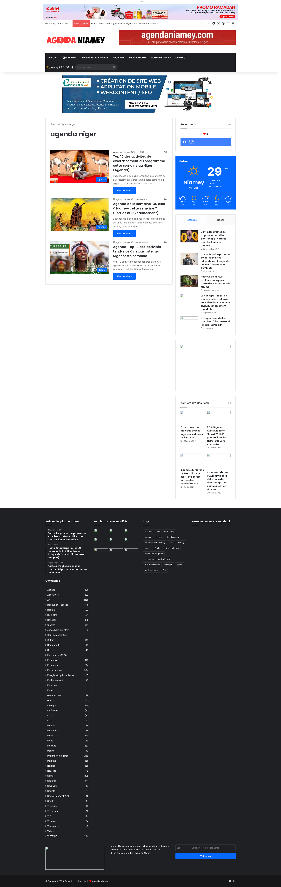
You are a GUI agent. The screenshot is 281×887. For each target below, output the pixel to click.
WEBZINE (70, 57)
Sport (50, 801)
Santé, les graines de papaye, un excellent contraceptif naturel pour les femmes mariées (213, 238)
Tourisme (119, 57)
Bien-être (52, 615)
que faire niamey (152, 564)
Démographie (54, 645)
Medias (51, 725)
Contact (181, 57)
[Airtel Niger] (140, 12)
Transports (53, 826)
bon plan (149, 531)
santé (179, 564)
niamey (181, 542)
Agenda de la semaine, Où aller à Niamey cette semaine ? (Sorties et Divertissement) (139, 208)
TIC (49, 816)
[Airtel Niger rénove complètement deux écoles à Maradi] (131, 552)
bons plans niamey (165, 531)
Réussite (51, 771)
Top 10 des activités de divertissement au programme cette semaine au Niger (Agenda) (139, 163)
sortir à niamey (151, 570)
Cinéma (51, 625)
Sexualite (52, 786)
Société (51, 791)
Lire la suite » (124, 190)
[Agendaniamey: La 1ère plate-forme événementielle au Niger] (75, 39)
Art (48, 599)
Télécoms (52, 806)
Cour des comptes (57, 635)
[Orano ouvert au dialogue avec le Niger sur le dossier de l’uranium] (192, 417)
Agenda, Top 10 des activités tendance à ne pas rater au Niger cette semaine (137, 251)
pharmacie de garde (154, 553)
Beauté (51, 610)
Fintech (51, 690)
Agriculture (53, 594)
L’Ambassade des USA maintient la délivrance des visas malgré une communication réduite (217, 481)
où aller (157, 548)
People (50, 750)
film (171, 542)
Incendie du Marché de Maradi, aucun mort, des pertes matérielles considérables (192, 476)
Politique (51, 760)
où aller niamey (172, 548)
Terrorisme (53, 811)
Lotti (49, 720)
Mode (50, 740)
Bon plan (51, 620)
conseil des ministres (58, 630)
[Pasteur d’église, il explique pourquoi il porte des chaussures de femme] (189, 281)
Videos (50, 831)
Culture (51, 640)
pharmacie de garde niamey (157, 559)
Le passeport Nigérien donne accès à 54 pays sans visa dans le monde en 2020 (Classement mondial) (215, 302)
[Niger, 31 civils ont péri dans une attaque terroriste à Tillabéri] (131, 542)
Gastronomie (137, 57)
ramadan (168, 564)
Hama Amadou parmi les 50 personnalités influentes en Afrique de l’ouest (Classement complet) (215, 261)
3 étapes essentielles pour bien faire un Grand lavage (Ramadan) (215, 321)
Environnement (55, 680)
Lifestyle (51, 705)
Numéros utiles (161, 57)
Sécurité (51, 781)
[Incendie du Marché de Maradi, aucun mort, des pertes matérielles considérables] (192, 460)
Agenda (51, 589)
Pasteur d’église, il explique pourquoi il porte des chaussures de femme (215, 282)
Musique (51, 745)
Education (52, 665)
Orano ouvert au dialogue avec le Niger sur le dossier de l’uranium (192, 432)
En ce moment (54, 670)
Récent (221, 219)
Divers (50, 650)
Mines (50, 735)
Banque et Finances (57, 605)
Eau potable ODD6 (57, 655)
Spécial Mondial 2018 (58, 796)
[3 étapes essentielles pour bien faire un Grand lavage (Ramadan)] (189, 323)
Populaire (191, 219)
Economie (52, 660)
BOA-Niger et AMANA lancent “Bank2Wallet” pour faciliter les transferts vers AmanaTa (217, 436)
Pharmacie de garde (95, 57)
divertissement (172, 537)
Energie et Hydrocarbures (60, 675)
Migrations (52, 730)
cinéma (148, 537)
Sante (50, 776)
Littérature (52, 710)
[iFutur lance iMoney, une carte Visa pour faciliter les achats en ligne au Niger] (101, 533)
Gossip (50, 700)
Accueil (53, 57)
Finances (52, 685)
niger (147, 548)
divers (158, 537)
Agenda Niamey (122, 152)
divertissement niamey (155, 542)
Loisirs (50, 715)
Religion (51, 765)
